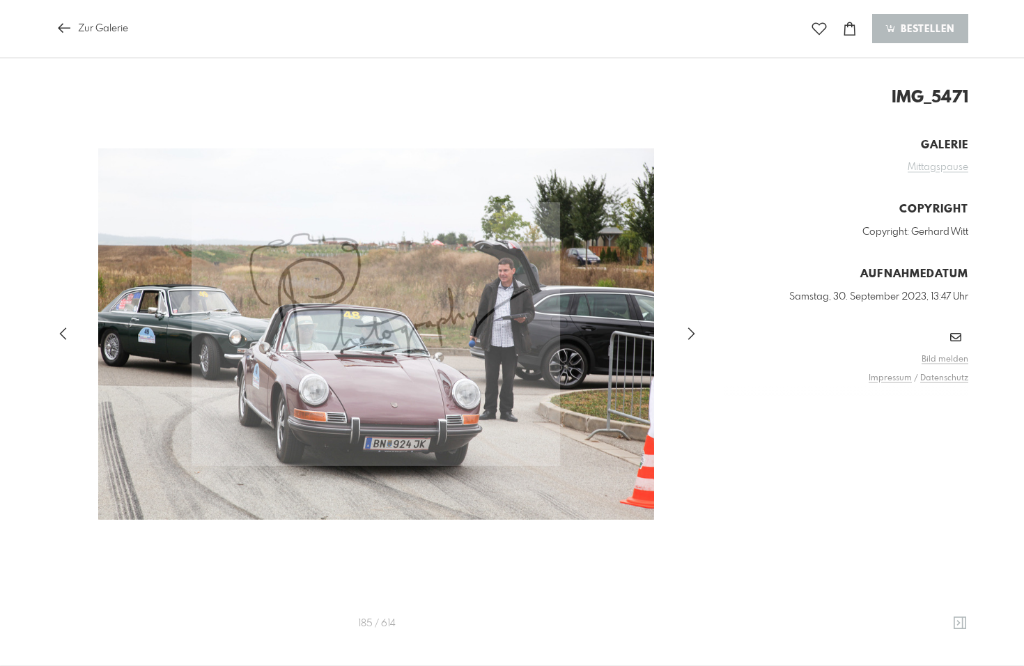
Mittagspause (938, 167)
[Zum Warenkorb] (849, 29)
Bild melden (945, 359)
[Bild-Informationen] (960, 623)
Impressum (890, 378)
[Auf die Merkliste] (819, 29)
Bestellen (925, 29)
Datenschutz (944, 378)
